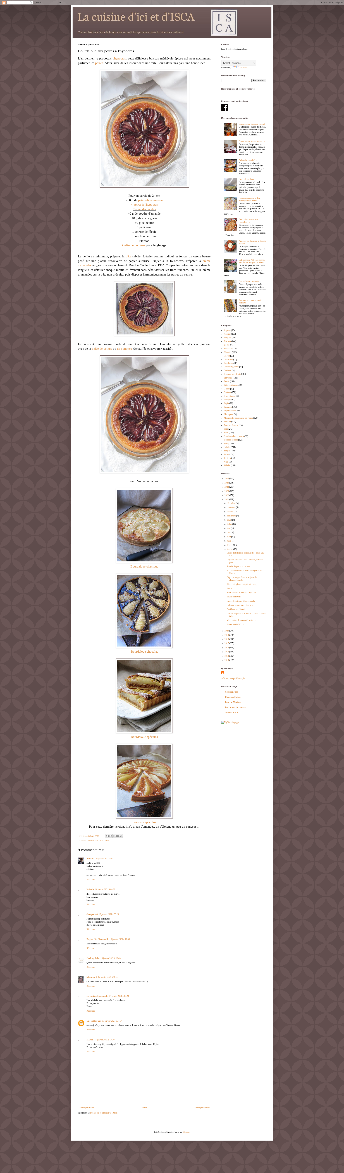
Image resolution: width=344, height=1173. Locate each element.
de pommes (124, 348)
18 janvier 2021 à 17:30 (104, 1039)
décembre (231, 503)
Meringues (228, 414)
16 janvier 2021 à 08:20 (105, 889)
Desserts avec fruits (95, 840)
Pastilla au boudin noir (236, 609)
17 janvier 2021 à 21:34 (112, 1021)
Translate (243, 67)
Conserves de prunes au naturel (252, 141)
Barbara (90, 858)
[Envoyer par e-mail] (107, 836)
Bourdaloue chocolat (144, 651)
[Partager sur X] (114, 836)
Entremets (228, 378)
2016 (226, 647)
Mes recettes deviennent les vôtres (238, 418)
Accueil (144, 1107)
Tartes (106, 840)
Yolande (90, 889)
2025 (226, 483)
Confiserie (228, 359)
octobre (230, 511)
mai (229, 532)
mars (229, 541)
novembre (231, 507)
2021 (226, 499)
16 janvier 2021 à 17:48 (120, 939)
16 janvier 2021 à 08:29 (109, 914)
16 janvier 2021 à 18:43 (111, 958)
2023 (226, 491)
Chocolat (227, 352)
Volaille (227, 465)
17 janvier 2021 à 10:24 (119, 996)
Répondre (91, 879)
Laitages (227, 399)
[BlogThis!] (111, 836)
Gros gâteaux (229, 396)
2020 (226, 630)
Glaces (227, 388)
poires (99, 63)
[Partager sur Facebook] (117, 836)
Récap (226, 443)
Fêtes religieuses (231, 385)
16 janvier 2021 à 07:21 (105, 858)
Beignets (227, 337)
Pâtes (226, 432)
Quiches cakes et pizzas (234, 436)
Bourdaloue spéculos (144, 737)
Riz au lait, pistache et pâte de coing (242, 584)
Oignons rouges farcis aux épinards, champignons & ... (242, 578)
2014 (226, 656)
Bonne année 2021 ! (235, 624)
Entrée (226, 381)
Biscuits (227, 341)
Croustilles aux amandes (249, 281)
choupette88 (92, 914)
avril (229, 536)
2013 (226, 660)
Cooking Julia (93, 958)
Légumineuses (230, 410)
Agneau (227, 330)
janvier (230, 549)
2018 (226, 639)
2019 (226, 635)
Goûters (227, 392)
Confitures (228, 363)
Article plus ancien (202, 1107)
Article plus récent (86, 1107)
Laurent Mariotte (233, 702)
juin (229, 528)
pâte (128, 256)
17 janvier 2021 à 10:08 (108, 977)
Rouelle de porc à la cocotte (238, 566)
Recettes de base (231, 440)
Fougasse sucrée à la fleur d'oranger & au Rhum (250, 199)
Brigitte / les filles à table (98, 939)
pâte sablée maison (150, 200)
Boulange (228, 348)
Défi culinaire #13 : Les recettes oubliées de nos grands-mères (252, 261)
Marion (90, 1039)
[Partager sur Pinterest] (121, 836)
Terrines (227, 458)
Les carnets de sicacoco (235, 707)
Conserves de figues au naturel (252, 124)
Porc (226, 429)
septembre (231, 515)
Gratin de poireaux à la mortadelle (241, 601)
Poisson (227, 421)
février (230, 545)
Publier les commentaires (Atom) (104, 1113)
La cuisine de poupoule (97, 996)
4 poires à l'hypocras (144, 204)
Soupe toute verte (234, 596)
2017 (226, 643)
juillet (229, 524)
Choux (227, 356)
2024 (226, 487)
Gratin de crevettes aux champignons (248, 220)
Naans (229, 588)
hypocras (120, 58)
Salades (227, 447)
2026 (226, 478)
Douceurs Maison (233, 697)
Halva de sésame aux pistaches (240, 605)
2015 (226, 651)
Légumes (228, 407)
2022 (226, 495)
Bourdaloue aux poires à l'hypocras (241, 592)
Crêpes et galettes (231, 366)
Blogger (186, 1132)
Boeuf (226, 345)
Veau (226, 462)
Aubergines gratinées (248, 160)
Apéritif (227, 334)
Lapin (226, 403)
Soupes (227, 450)
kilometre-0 (92, 977)
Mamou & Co (231, 712)
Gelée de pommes (133, 245)
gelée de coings (102, 348)
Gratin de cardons (246, 179)
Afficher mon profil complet (233, 678)
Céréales (227, 370)
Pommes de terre (231, 425)
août (229, 520)
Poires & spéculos (144, 822)
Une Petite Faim (94, 1021)
